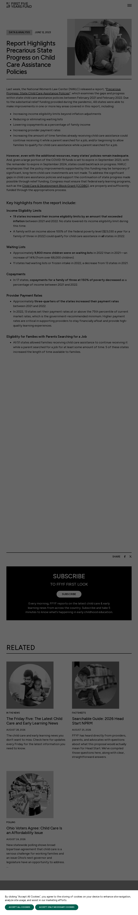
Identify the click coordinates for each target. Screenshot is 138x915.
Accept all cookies (19, 907)
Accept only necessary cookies (56, 907)
